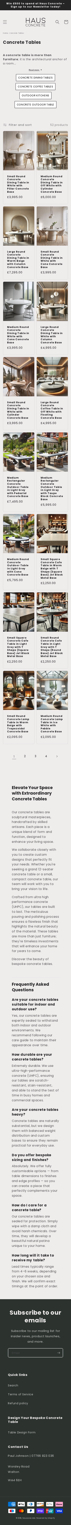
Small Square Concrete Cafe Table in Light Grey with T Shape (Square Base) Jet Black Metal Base (18, 647)
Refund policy (18, 1403)
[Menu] (5, 22)
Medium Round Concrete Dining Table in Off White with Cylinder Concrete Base (52, 184)
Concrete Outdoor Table (35, 104)
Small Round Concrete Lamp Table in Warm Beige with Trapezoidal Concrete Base (18, 724)
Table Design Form (22, 1432)
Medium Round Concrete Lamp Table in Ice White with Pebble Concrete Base (52, 724)
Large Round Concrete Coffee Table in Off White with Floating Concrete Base (52, 410)
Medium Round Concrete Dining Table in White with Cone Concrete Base (18, 335)
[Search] (57, 22)
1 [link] (14, 756)
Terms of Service (20, 1394)
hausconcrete (28, 1518)
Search (13, 1385)
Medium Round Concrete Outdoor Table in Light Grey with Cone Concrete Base (18, 567)
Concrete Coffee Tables (35, 86)
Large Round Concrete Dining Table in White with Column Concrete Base (52, 335)
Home (5, 33)
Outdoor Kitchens (35, 95)
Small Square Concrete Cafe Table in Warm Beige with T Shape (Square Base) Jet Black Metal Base (52, 568)
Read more (35, 70)
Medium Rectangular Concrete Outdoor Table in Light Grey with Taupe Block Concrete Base (52, 488)
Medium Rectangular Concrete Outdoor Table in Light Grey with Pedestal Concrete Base (18, 487)
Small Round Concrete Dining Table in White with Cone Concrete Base (52, 259)
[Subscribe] (58, 1352)
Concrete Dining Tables (35, 78)
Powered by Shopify (45, 1518)
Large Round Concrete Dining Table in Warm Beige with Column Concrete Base (18, 259)
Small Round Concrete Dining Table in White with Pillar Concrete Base (18, 184)
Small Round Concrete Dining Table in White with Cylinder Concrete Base (18, 410)
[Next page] (56, 756)
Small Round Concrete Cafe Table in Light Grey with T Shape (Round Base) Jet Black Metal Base (52, 647)
